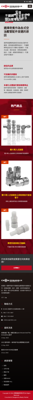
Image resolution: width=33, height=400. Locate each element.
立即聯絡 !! (16, 268)
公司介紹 (6, 368)
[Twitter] (4, 298)
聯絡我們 (6, 385)
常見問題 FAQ (8, 381)
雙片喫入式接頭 (16, 149)
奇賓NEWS (7, 378)
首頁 (5, 365)
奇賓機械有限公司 (19, 393)
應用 (5, 375)
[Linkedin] (6, 298)
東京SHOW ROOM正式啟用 (9, 350)
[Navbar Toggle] (30, 6)
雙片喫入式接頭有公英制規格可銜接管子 (16, 196)
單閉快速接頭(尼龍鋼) (16, 243)
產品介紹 (6, 372)
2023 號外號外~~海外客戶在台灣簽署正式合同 (15, 342)
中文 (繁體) (29, 1)
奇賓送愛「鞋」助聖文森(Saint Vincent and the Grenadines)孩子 (16, 334)
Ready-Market (24, 397)
